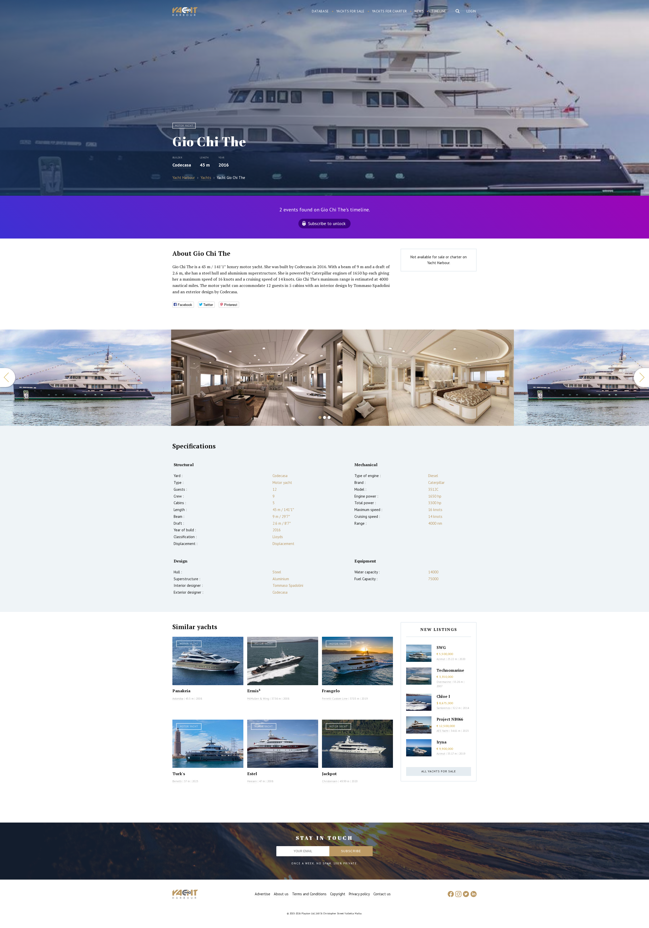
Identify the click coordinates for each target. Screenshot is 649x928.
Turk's (178, 773)
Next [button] (641, 377)
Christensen (329, 781)
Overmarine (444, 682)
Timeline (438, 11)
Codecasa (181, 165)
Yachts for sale (350, 11)
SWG (441, 647)
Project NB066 (450, 719)
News (419, 11)
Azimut (441, 659)
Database (320, 11)
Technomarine (450, 670)
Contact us (382, 893)
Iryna (441, 741)
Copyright (337, 893)
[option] (85, 378)
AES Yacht (442, 731)
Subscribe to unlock (327, 223)
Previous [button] (7, 377)
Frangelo (331, 691)
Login (471, 11)
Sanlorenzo (443, 708)
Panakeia (181, 691)
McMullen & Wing (258, 698)
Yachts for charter (389, 11)
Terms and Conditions (309, 893)
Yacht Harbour (185, 12)
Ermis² (253, 691)
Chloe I (443, 696)
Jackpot (329, 773)
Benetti (177, 781)
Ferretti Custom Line (335, 698)
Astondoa (177, 698)
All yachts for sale (438, 771)
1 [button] (319, 417)
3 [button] (329, 417)
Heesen (252, 781)
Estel (252, 773)
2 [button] (324, 417)
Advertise (262, 893)
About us (281, 893)
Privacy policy (359, 893)
